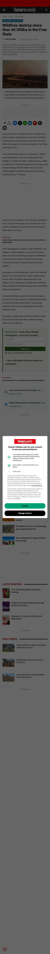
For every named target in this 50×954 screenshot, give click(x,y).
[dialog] (25, 477)
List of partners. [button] (36, 485)
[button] (25, 471)
